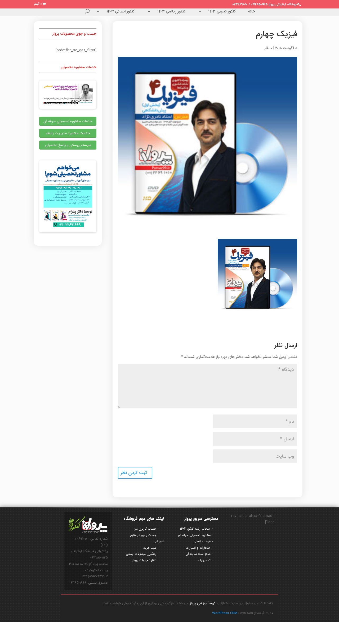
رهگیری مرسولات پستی (141, 553)
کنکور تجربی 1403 (222, 12)
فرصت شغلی (202, 541)
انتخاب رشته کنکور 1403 (195, 528)
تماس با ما (204, 560)
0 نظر (268, 48)
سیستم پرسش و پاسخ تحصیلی (68, 145)
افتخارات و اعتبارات (198, 547)
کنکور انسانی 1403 (120, 12)
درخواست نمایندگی (198, 553)
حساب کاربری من (145, 528)
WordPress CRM (225, 613)
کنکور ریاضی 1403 (171, 12)
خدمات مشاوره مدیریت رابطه (68, 133)
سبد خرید (149, 547)
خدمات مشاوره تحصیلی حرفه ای (67, 121)
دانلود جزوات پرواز (144, 560)
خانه (251, 12)
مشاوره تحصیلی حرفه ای (194, 535)
